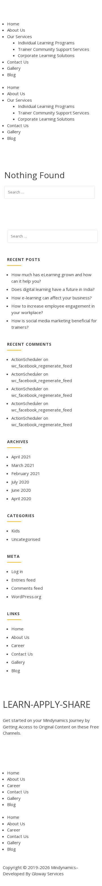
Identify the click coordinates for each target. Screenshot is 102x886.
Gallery (14, 68)
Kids (15, 531)
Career (18, 645)
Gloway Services (48, 873)
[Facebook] (10, 755)
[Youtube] (40, 755)
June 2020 (21, 490)
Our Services (19, 36)
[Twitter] (25, 755)
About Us (16, 30)
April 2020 (21, 498)
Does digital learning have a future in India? (53, 289)
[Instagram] (71, 755)
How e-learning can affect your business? (51, 298)
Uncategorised (25, 539)
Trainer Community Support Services (53, 49)
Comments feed (27, 588)
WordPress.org (26, 596)
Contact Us (18, 62)
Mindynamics (63, 867)
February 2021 (25, 473)
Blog (11, 74)
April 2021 (21, 457)
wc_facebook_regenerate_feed (41, 366)
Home (13, 24)
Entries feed (23, 580)
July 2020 (20, 482)
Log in (17, 571)
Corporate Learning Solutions (46, 55)
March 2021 (23, 465)
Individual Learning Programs (46, 42)
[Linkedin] (56, 755)
